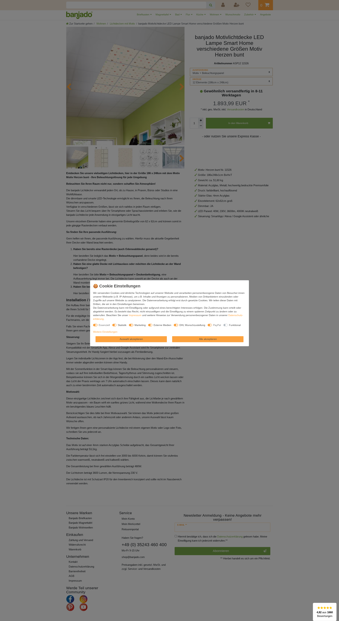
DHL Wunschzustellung (192, 325)
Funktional (235, 325)
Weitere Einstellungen (105, 331)
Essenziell (104, 325)
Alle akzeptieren (208, 339)
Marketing (140, 325)
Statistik (122, 325)
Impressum (135, 315)
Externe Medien (162, 325)
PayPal (217, 325)
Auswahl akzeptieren (131, 339)
